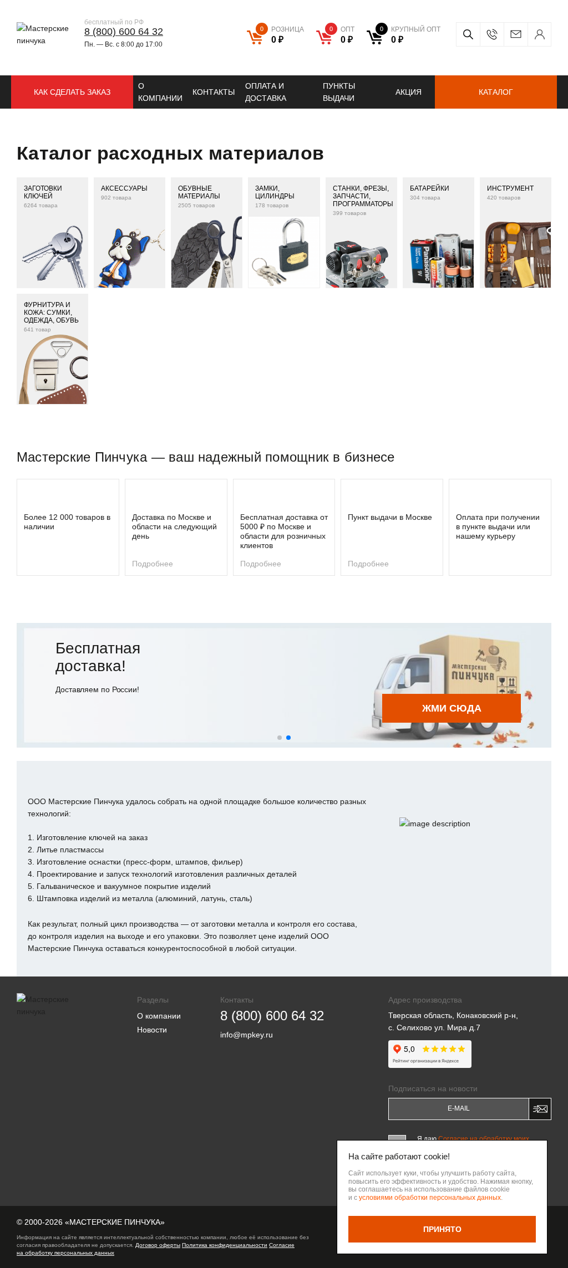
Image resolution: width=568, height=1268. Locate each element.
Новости (152, 1029)
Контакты (213, 92)
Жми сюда (451, 708)
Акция (408, 92)
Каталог (496, 92)
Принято (442, 1229)
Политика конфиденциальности (224, 1245)
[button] (279, 737)
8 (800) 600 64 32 (123, 31)
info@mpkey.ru (516, 34)
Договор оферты (157, 1245)
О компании (160, 92)
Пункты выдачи (339, 92)
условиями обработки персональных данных (430, 1197)
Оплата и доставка (265, 92)
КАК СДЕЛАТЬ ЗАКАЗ (72, 92)
